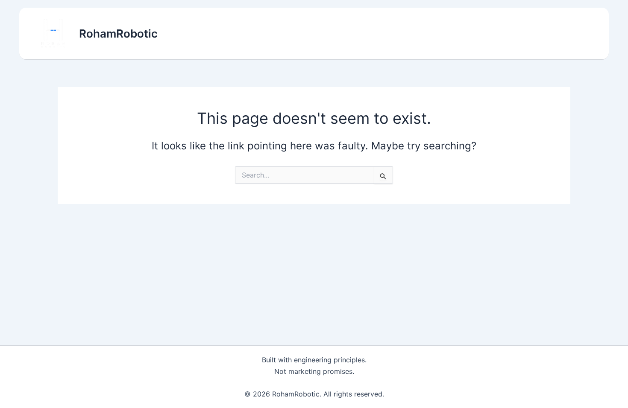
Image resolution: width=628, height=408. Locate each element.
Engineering (522, 33)
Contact (572, 33)
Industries (468, 33)
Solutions (419, 33)
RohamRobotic (118, 33)
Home (377, 33)
